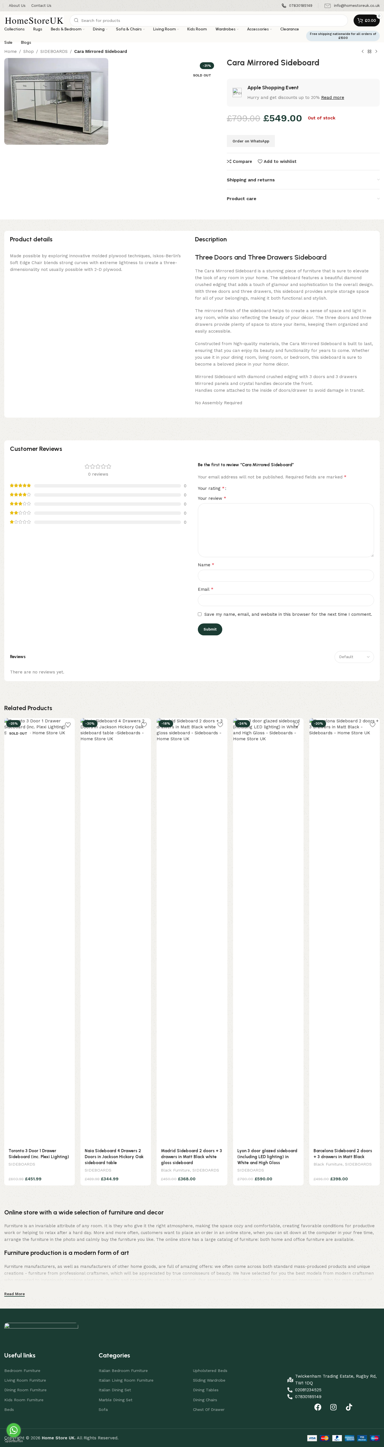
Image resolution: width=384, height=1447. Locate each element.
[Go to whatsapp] (14, 1430)
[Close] (255, 655)
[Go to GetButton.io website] (14, 1441)
